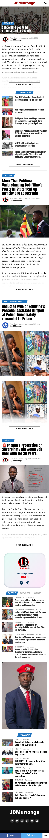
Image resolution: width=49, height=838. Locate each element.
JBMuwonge (17, 40)
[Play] (21, 583)
